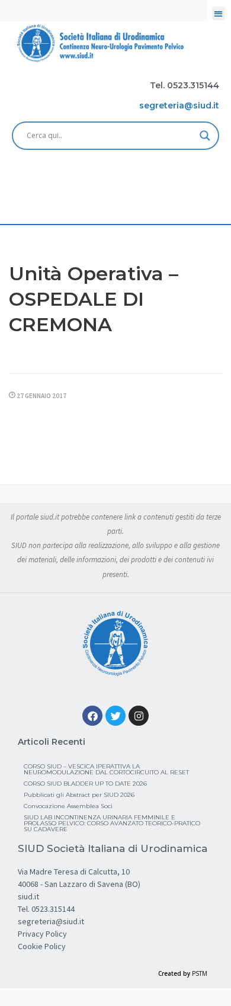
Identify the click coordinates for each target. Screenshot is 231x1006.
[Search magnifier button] (205, 135)
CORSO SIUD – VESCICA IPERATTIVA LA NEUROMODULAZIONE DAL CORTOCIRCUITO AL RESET (106, 769)
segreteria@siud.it (51, 921)
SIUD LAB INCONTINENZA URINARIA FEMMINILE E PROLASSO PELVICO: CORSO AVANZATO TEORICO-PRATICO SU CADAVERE (112, 823)
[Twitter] (115, 716)
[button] (219, 13)
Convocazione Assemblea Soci (68, 806)
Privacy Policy (42, 933)
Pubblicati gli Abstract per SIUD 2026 (79, 795)
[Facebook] (92, 716)
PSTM (199, 973)
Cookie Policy (42, 946)
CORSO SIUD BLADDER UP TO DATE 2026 (85, 783)
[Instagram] (139, 716)
